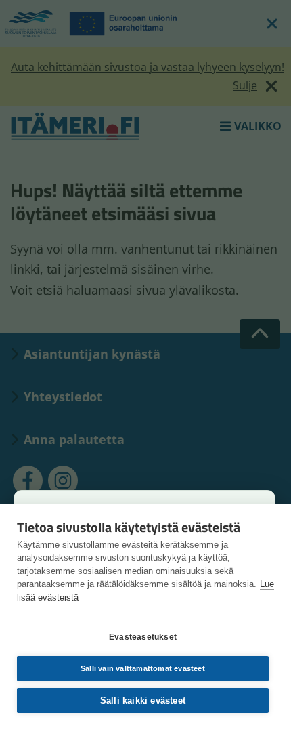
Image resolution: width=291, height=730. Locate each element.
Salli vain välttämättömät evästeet (143, 668)
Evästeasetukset (143, 637)
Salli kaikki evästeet (142, 700)
